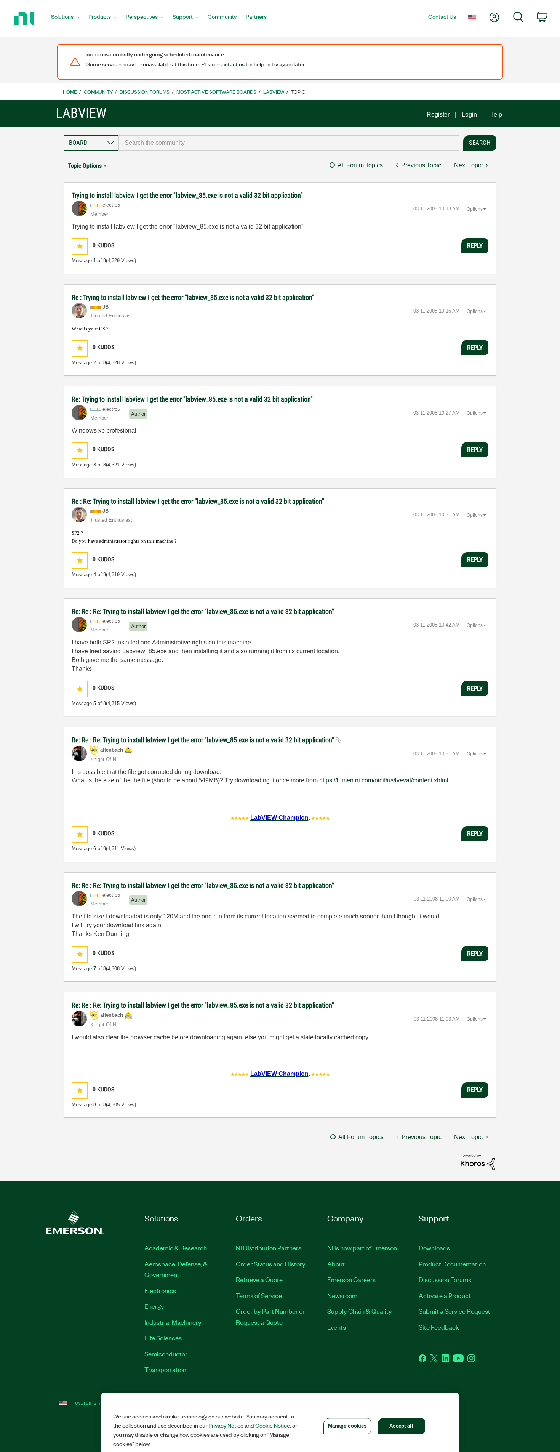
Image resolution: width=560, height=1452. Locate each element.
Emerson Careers (351, 1279)
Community (98, 91)
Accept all (401, 1426)
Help (495, 114)
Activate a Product (445, 1295)
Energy (154, 1306)
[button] (80, 246)
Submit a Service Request (454, 1311)
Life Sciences (163, 1337)
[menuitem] (65, 18)
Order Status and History (271, 1264)
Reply (475, 245)
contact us (232, 64)
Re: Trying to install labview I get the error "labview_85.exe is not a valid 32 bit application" (192, 399)
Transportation (165, 1369)
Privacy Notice (225, 1425)
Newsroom (342, 1295)
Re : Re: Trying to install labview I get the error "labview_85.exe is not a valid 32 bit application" (198, 501)
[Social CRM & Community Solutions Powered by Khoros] (478, 1161)
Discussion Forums (145, 91)
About (336, 1264)
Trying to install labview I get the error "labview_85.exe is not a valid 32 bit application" (187, 195)
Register (438, 114)
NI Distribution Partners (268, 1248)
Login (469, 114)
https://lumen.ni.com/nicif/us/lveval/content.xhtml (383, 780)
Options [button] (475, 209)
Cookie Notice (272, 1425)
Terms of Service (259, 1295)
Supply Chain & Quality (359, 1311)
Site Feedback (439, 1327)
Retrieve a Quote (259, 1279)
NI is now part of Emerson (362, 1248)
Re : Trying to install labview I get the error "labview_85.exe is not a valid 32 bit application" (193, 297)
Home (70, 91)
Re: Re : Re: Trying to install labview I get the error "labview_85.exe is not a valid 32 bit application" (203, 611)
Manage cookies (347, 1426)
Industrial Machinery (173, 1322)
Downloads (434, 1248)
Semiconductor (165, 1353)
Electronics (160, 1290)
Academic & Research (175, 1248)
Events (336, 1327)
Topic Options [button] (85, 165)
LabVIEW (273, 91)
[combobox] (288, 143)
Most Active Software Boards (216, 91)
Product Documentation (452, 1264)
